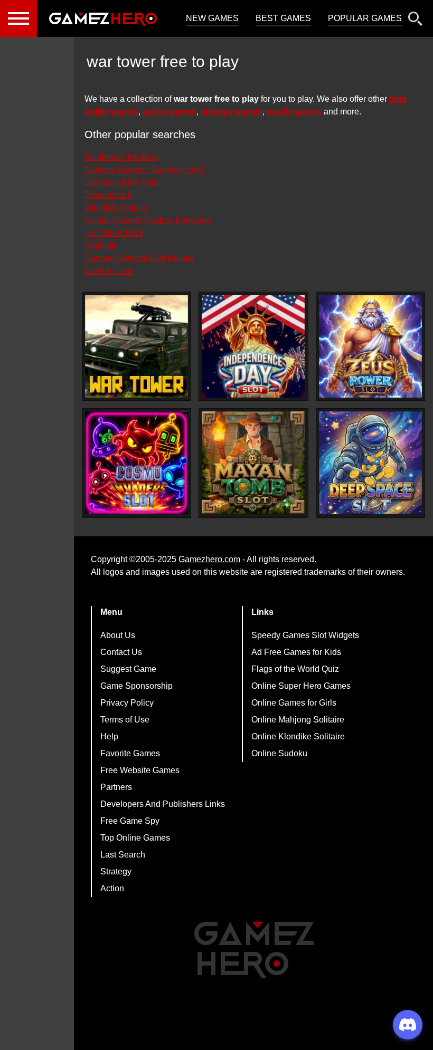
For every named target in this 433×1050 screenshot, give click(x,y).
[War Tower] (136, 346)
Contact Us (121, 652)
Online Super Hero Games (301, 685)
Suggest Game (128, 668)
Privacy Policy (127, 702)
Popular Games (365, 18)
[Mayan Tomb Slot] (253, 463)
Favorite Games (130, 753)
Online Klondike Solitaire (298, 736)
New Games (212, 18)
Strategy (115, 871)
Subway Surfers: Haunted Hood (143, 169)
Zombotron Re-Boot (121, 156)
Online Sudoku (279, 753)
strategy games (231, 111)
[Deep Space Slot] (370, 463)
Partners (116, 787)
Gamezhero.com (209, 559)
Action (112, 888)
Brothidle (101, 245)
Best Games (283, 18)
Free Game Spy (129, 820)
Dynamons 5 (108, 194)
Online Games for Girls (293, 702)
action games (169, 111)
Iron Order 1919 (113, 232)
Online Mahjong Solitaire (297, 719)
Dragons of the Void (121, 182)
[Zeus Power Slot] (370, 346)
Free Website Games (140, 770)
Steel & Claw (109, 270)
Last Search (122, 854)
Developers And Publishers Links (162, 803)
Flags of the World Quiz (295, 668)
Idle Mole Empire (116, 207)
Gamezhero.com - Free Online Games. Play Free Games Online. (103, 18)
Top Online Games (135, 837)
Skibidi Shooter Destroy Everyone (147, 220)
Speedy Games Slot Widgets (305, 635)
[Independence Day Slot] (253, 346)
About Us (117, 635)
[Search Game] (415, 21)
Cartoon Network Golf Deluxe (139, 258)
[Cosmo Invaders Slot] (136, 463)
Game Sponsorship (136, 685)
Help (109, 736)
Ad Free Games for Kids (296, 652)
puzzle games (294, 111)
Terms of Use (124, 719)
